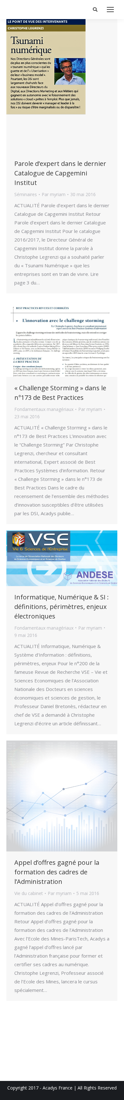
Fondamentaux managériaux (43, 409)
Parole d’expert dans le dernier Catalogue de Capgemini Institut (60, 173)
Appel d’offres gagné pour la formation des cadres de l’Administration (56, 872)
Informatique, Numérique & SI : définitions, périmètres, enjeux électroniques (61, 606)
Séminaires (25, 194)
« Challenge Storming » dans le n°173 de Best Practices (60, 393)
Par (53, 194)
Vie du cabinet (28, 893)
